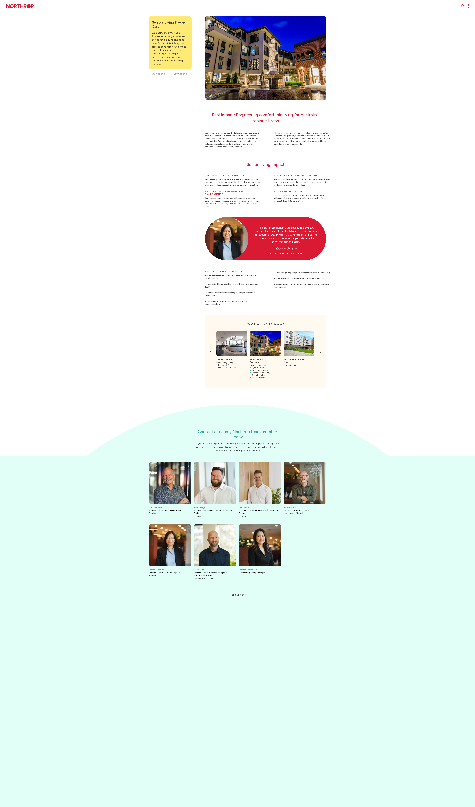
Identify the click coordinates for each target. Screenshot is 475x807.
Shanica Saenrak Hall (248, 570)
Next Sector (181, 74)
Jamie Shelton (155, 507)
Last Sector (159, 74)
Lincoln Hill (199, 570)
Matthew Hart (290, 507)
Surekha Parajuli (156, 570)
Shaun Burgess (200, 507)
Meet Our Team (237, 595)
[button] (211, 351)
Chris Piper (244, 507)
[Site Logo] (20, 6)
